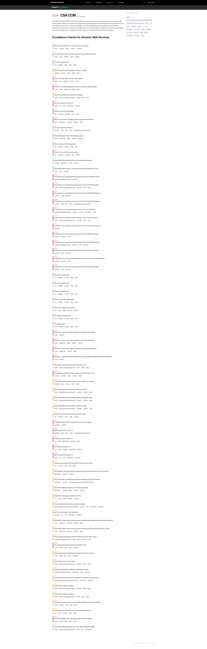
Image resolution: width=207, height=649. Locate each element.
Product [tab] (88, 2)
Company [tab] (121, 2)
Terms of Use (146, 643)
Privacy (153, 643)
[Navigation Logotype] (57, 2)
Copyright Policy (138, 643)
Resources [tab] (110, 2)
